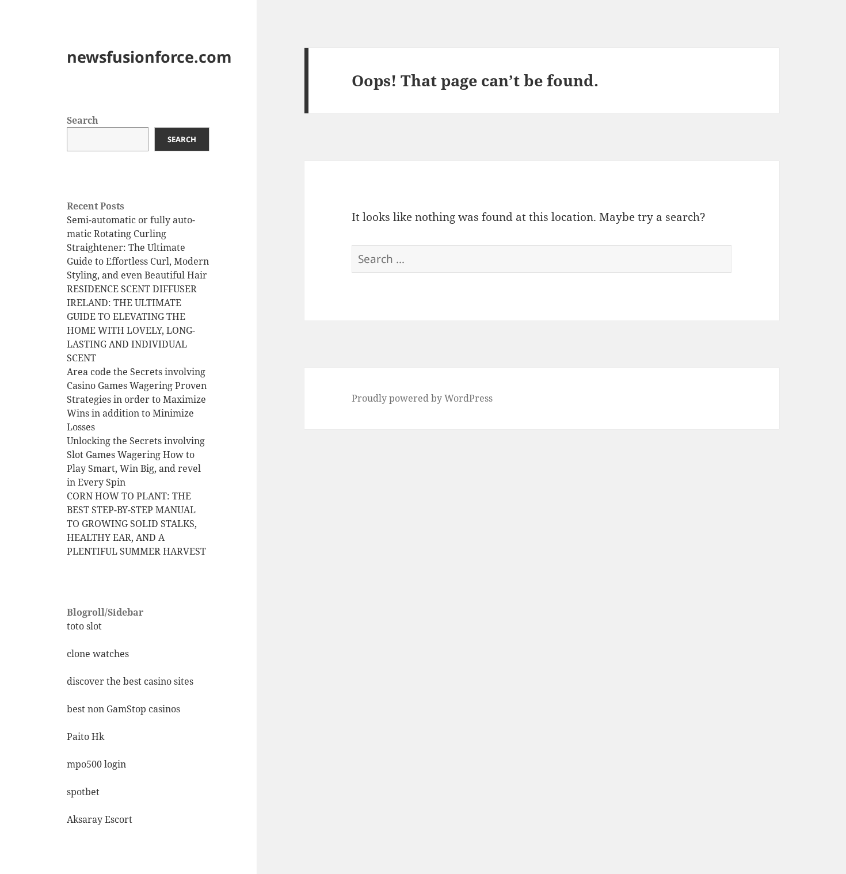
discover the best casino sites (130, 681)
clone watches (98, 653)
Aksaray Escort (99, 819)
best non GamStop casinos (123, 709)
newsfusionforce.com (149, 56)
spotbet (83, 791)
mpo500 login (96, 764)
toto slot (84, 626)
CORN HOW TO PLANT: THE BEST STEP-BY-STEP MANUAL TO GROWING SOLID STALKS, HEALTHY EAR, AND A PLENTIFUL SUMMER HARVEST (136, 524)
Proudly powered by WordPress (422, 398)
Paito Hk (85, 736)
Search (82, 120)
